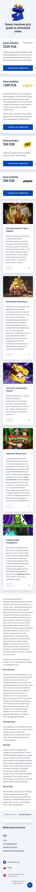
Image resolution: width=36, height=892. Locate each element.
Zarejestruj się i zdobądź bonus (18, 68)
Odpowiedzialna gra (10, 844)
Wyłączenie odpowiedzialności (13, 851)
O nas (5, 840)
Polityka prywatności (10, 847)
